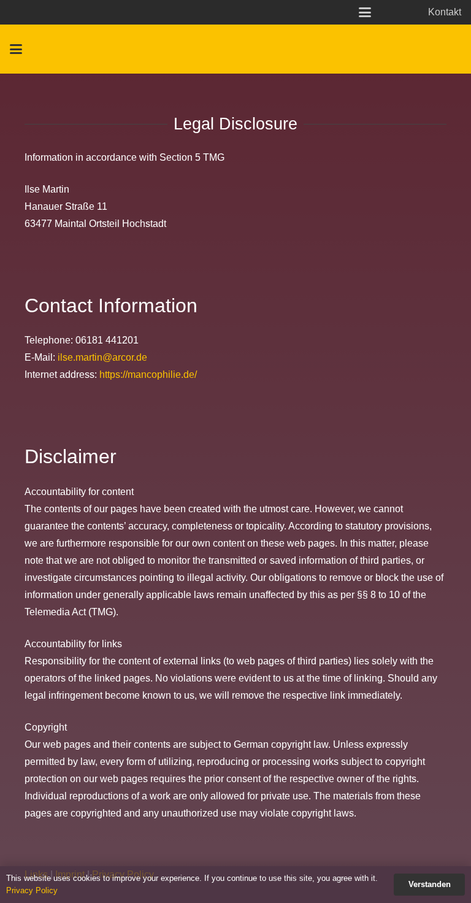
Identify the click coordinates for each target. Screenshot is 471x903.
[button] (365, 12)
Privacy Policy (32, 890)
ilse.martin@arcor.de (102, 357)
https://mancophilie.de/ (148, 374)
